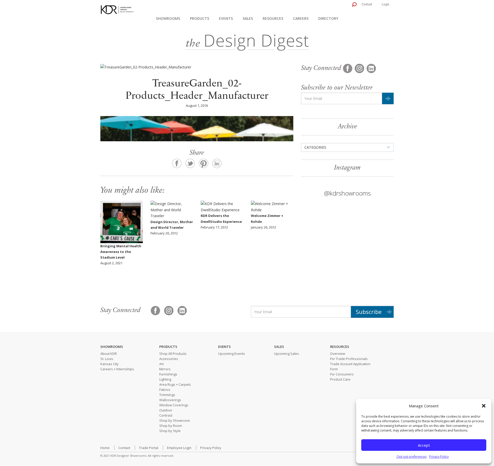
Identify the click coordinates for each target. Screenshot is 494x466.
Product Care (340, 379)
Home (105, 447)
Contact (367, 4)
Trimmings (167, 394)
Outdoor (165, 410)
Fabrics (164, 389)
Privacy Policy (439, 456)
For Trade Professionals (349, 358)
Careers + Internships (117, 369)
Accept (424, 445)
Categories (315, 147)
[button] (483, 405)
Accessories (168, 358)
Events (226, 18)
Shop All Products (173, 353)
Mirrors (165, 369)
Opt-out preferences (411, 456)
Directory (328, 18)
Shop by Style (170, 430)
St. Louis (106, 358)
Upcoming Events (231, 353)
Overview (337, 353)
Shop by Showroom (174, 420)
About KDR (108, 353)
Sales (248, 18)
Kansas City (109, 364)
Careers (300, 18)
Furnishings (168, 374)
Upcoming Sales (286, 353)
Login (385, 4)
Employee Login (179, 447)
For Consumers (342, 374)
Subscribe (369, 311)
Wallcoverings (170, 400)
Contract (165, 415)
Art (161, 364)
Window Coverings (173, 405)
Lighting (165, 379)
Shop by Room (170, 425)
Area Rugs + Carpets (175, 384)
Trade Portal (148, 447)
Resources (273, 18)
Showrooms (168, 18)
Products (199, 18)
